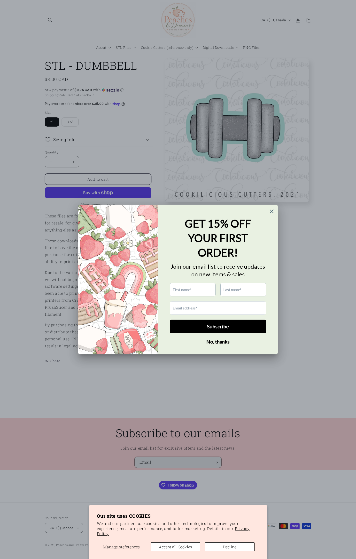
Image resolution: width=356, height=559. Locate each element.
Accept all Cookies (175, 546)
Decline (229, 546)
